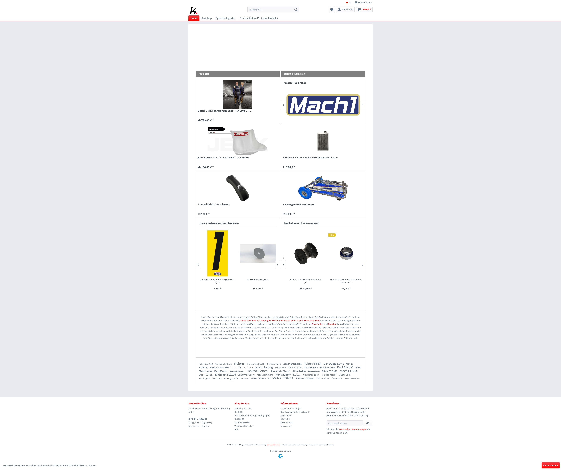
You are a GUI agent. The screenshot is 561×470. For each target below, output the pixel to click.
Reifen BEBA (313, 364)
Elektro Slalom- (258, 371)
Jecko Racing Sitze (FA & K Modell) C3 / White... (224, 157)
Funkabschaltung (223, 364)
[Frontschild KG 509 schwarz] (237, 188)
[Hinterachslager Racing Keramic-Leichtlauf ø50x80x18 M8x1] (343, 253)
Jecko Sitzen (297, 320)
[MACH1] (292, 104)
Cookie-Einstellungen (290, 408)
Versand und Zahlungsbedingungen (252, 415)
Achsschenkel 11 (311, 374)
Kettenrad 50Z (206, 364)
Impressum (286, 425)
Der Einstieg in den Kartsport (294, 412)
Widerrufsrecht (241, 422)
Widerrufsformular (243, 425)
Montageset (205, 378)
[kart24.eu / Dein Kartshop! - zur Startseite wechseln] (193, 10)
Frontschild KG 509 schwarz (213, 204)
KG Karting (262, 320)
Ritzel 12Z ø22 (330, 371)
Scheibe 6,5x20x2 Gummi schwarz (276, 279)
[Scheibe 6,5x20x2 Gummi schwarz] (276, 253)
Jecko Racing (264, 367)
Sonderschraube (352, 378)
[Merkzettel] (332, 9)
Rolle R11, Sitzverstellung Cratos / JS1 (302, 281)
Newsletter (285, 415)
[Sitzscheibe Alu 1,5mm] (236, 253)
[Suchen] (296, 9)
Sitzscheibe (299, 371)
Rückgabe (239, 418)
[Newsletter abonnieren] (367, 423)
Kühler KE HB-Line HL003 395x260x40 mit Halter (310, 157)
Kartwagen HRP (231, 378)
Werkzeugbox (283, 374)
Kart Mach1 (311, 367)
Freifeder (297, 375)
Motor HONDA (283, 378)
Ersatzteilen (318, 324)
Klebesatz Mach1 (281, 371)
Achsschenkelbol (245, 368)
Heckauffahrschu (237, 371)
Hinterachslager (305, 378)
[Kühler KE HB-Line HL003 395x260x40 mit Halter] (323, 141)
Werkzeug (217, 378)
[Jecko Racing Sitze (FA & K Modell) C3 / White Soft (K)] (237, 141)
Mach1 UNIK (348, 371)
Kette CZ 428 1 (295, 367)
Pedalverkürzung (265, 374)
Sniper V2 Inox (206, 374)
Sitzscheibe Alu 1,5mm (236, 279)
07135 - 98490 (197, 419)
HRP (254, 320)
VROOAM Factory (246, 374)
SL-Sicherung (328, 367)
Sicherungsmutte (334, 364)
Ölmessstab (337, 378)
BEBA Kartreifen (312, 320)
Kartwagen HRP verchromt (298, 204)
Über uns (285, 418)
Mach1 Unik (344, 374)
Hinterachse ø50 (219, 367)
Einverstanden (550, 465)
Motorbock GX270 (225, 374)
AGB (236, 429)
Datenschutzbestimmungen (352, 429)
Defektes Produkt (243, 408)
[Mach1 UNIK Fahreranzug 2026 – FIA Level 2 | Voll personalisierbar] (237, 94)
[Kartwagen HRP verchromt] (323, 188)
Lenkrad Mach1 (329, 374)
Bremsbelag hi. (274, 364)
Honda (234, 368)
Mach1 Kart (245, 320)
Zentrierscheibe (292, 364)
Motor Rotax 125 (261, 378)
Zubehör (332, 324)
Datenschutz (286, 422)
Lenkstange (281, 367)
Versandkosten (273, 445)
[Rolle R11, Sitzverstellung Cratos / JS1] (303, 253)
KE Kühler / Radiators (279, 320)
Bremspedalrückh (256, 364)
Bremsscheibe (314, 371)
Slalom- (240, 364)
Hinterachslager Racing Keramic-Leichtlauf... (343, 281)
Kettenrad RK (323, 378)
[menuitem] (273, 9)
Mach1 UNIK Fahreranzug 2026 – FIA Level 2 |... (224, 110)
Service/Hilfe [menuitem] (363, 2)
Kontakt (238, 412)
